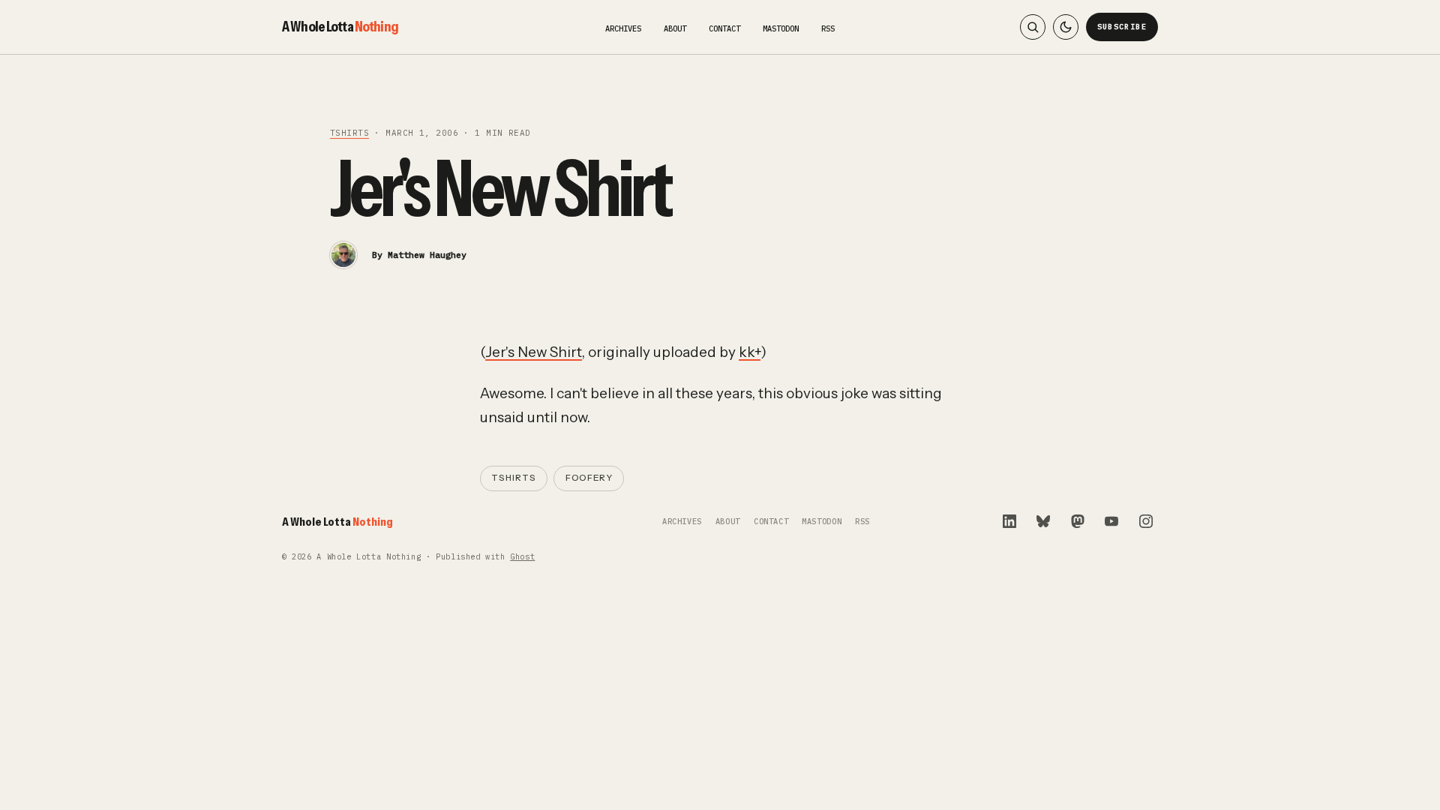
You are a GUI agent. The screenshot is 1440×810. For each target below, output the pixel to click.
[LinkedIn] (1010, 521)
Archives (623, 28)
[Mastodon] (1078, 521)
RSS (828, 28)
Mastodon (781, 28)
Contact (724, 28)
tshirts (349, 133)
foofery (589, 477)
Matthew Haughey (427, 254)
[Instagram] (1146, 521)
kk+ (749, 352)
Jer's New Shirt (533, 352)
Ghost (522, 557)
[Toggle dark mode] (1065, 27)
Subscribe (1122, 27)
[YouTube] (1112, 521)
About (675, 28)
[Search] (1033, 27)
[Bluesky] (1043, 521)
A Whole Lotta (340, 26)
